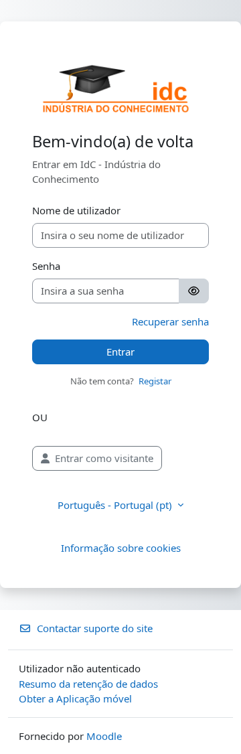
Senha (46, 266)
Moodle (104, 736)
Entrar (120, 351)
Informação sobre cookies (121, 547)
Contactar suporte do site (95, 628)
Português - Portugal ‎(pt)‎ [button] (116, 505)
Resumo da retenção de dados (88, 683)
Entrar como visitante (104, 458)
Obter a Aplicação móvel (75, 698)
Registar (155, 381)
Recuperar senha (170, 321)
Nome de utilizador (76, 210)
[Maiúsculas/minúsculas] (194, 291)
